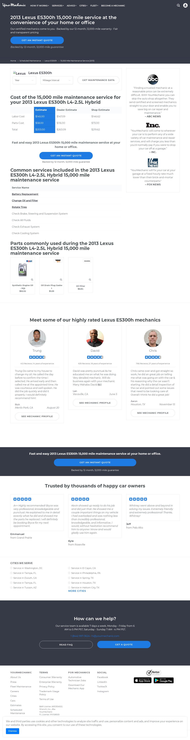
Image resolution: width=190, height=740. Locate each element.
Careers (14, 691)
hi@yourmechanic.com (105, 636)
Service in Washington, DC (27, 568)
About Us (15, 677)
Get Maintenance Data (98, 80)
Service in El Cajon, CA (83, 568)
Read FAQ (66, 644)
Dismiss (12, 731)
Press (13, 682)
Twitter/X (102, 686)
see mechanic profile (37, 416)
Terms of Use (46, 699)
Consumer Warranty (50, 677)
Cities (13, 696)
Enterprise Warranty (50, 682)
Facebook (102, 677)
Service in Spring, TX (82, 577)
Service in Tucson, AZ (25, 587)
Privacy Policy (46, 686)
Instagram (103, 691)
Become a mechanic (113, 5)
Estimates (15, 705)
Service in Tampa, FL (24, 573)
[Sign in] (185, 5)
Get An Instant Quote (66, 155)
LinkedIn (102, 682)
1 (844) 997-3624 (80, 636)
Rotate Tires (19, 207)
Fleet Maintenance (20, 686)
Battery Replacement (25, 194)
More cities (77, 591)
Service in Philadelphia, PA (85, 573)
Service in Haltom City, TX (85, 587)
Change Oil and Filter (25, 200)
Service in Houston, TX (83, 582)
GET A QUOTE (124, 644)
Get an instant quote (37, 40)
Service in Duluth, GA (25, 577)
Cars (12, 700)
